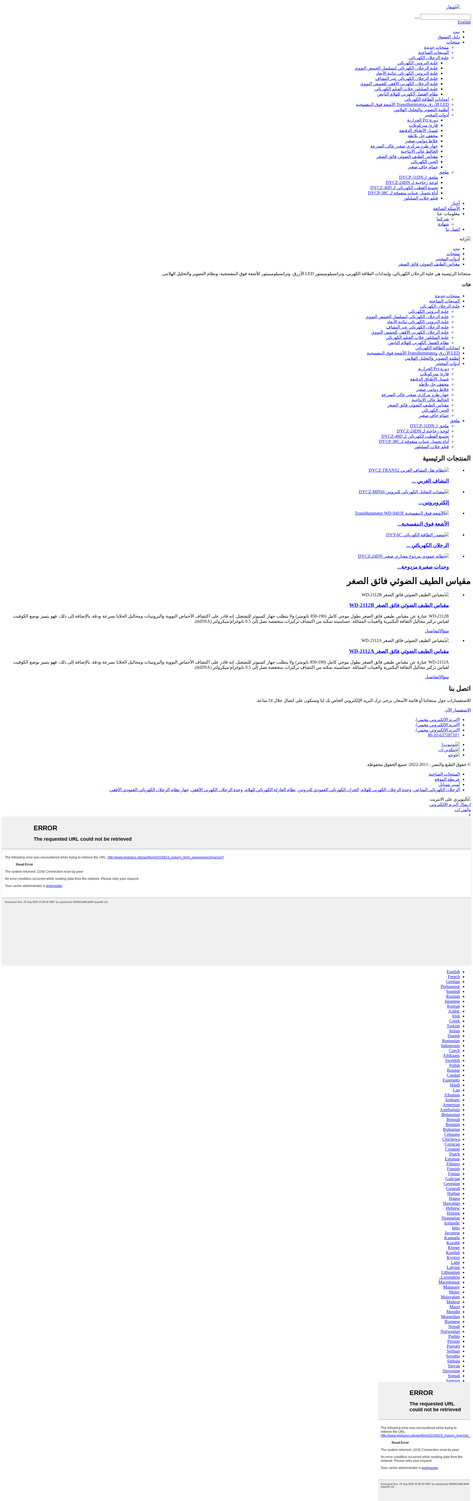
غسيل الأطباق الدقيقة (418, 130)
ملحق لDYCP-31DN (418, 177)
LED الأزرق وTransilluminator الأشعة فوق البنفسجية (402, 104)
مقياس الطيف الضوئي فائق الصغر (407, 156)
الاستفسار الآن (458, 710)
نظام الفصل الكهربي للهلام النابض (407, 94)
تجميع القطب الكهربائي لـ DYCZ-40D (404, 187)
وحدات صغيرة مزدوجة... (423, 567)
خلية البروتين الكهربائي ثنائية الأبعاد (407, 73)
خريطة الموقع (447, 779)
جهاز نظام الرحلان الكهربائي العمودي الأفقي (149, 789)
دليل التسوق (449, 36)
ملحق (444, 172)
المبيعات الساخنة (433, 52)
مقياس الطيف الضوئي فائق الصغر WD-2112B (399, 605)
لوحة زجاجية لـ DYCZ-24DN (412, 182)
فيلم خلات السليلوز (420, 198)
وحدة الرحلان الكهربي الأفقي (217, 789)
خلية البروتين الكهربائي (417, 62)
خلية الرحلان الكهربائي (429, 57)
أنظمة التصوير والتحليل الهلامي (421, 109)
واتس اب (463, 809)
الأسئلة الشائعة (446, 208)
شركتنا (443, 219)
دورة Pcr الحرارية (422, 120)
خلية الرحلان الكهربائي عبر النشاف (406, 78)
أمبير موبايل (449, 784)
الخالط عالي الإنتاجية (419, 151)
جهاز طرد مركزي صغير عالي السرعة (404, 146)
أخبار (455, 203)
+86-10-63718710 (444, 735)
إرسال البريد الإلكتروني (450, 804)
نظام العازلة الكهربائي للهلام (270, 789)
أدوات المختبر (437, 115)
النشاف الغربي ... (430, 481)
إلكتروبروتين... (434, 502)
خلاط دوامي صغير (421, 141)
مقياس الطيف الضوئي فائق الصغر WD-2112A (399, 651)
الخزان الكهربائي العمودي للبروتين (328, 789)
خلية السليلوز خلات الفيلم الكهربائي (406, 89)
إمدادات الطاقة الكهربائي (426, 99)
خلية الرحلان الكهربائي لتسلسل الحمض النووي (396, 68)
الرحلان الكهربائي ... (427, 545)
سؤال (444, 631)
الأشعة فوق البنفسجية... (423, 524)
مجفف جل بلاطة (423, 135)
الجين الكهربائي (424, 161)
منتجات (453, 42)
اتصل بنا (453, 229)
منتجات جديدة (436, 47)
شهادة (443, 224)
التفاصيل (432, 631)
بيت (456, 31)
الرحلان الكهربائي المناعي (437, 789)
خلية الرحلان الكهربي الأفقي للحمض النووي (399, 83)
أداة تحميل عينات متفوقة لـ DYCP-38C (403, 193)
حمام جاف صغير (423, 167)
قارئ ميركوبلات (423, 125)
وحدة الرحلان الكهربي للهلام (386, 789)
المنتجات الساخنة (444, 774)
